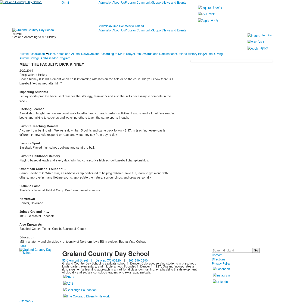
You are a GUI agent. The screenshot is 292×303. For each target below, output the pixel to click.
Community (144, 2)
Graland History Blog (190, 54)
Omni (65, 2)
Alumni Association (32, 54)
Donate (124, 26)
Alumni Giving (213, 54)
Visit (212, 14)
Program (131, 2)
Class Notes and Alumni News (68, 54)
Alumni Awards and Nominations (154, 54)
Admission (105, 2)
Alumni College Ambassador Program (44, 58)
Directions (218, 259)
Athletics (104, 26)
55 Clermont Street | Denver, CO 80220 (91, 260)
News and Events (174, 2)
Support (157, 2)
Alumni (114, 26)
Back (22, 246)
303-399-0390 (138, 260)
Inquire (217, 7)
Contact (217, 255)
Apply (214, 20)
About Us (118, 2)
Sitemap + (26, 301)
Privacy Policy (221, 263)
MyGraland (136, 26)
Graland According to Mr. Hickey (110, 54)
